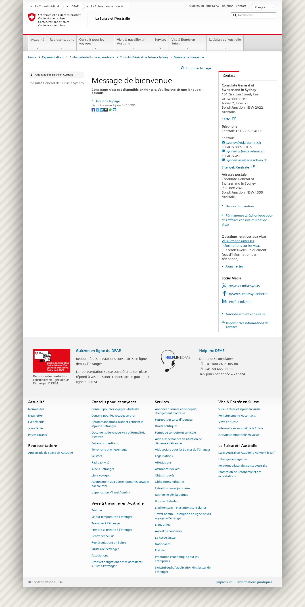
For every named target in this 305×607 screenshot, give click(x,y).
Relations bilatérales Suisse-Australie (242, 465)
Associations (100, 555)
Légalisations (164, 456)
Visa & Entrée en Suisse (183, 41)
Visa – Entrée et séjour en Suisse (239, 409)
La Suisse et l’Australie (225, 39)
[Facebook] (94, 109)
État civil (160, 550)
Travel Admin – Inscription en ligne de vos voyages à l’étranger (183, 516)
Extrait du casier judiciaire (172, 488)
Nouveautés (36, 409)
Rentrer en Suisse (103, 536)
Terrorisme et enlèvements (109, 449)
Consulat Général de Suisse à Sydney (144, 57)
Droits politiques (166, 426)
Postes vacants (37, 434)
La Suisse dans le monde (107, 6)
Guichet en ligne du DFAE (98, 350)
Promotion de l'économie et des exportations (239, 474)
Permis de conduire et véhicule (175, 432)
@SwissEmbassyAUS (244, 286)
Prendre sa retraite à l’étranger (112, 529)
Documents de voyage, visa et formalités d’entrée (118, 434)
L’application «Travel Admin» (111, 492)
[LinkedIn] (102, 109)
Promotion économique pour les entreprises (176, 559)
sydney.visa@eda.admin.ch (246, 160)
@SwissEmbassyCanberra (248, 294)
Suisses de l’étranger (105, 549)
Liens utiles (162, 524)
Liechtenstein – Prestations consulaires (180, 507)
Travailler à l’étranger (106, 523)
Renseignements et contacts (237, 415)
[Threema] (106, 109)
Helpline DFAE (212, 350)
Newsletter (35, 415)
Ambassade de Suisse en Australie (91, 57)
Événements (36, 422)
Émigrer (97, 510)
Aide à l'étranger (103, 469)
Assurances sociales (167, 469)
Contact (227, 75)
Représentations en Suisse (109, 542)
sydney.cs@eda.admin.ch (245, 151)
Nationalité (162, 544)
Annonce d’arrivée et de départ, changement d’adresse (176, 411)
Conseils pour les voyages (91, 41)
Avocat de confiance (168, 531)
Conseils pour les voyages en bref (113, 415)
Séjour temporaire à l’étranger (112, 516)
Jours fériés (234, 266)
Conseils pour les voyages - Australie (115, 409)
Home (32, 57)
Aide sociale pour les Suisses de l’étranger (182, 449)
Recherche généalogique (171, 494)
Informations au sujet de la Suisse (240, 428)
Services (160, 39)
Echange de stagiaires (232, 459)
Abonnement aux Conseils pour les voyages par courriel (120, 484)
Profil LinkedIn (240, 301)
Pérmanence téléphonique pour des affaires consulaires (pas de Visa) (247, 220)
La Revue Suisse (165, 537)
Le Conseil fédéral (47, 6)
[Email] (114, 109)
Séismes (97, 456)
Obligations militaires (169, 482)
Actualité (37, 39)
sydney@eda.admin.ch (243, 142)
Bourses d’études (166, 501)
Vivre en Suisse (228, 422)
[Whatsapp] (111, 109)
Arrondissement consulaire (245, 314)
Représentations (62, 39)
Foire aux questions (105, 443)
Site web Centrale (236, 167)
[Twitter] (98, 109)
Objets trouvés (164, 475)
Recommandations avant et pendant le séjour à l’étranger (117, 424)
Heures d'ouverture (239, 206)
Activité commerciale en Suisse (238, 434)
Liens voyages (101, 475)
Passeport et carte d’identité (173, 420)
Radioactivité (100, 462)
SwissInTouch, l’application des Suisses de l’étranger (183, 569)
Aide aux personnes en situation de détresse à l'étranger (178, 441)
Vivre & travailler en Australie (131, 41)
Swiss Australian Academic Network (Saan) (246, 452)
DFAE (75, 6)
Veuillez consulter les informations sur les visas (241, 243)
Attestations (163, 462)
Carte (226, 119)
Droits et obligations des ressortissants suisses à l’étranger (117, 564)
